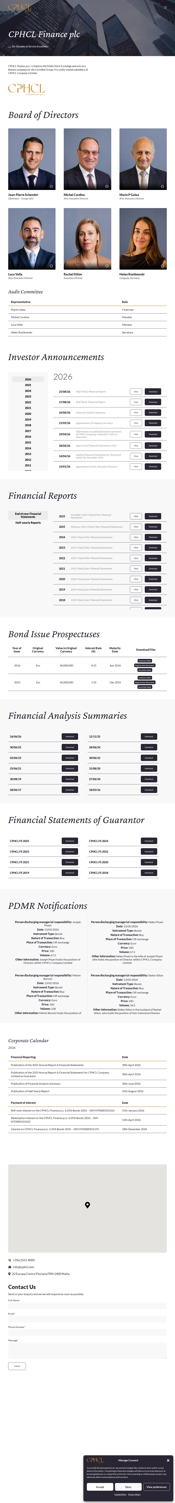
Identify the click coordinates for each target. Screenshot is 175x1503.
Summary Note (145, 661)
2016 (28, 436)
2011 (28, 465)
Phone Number (16, 1327)
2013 (28, 453)
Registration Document (144, 665)
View (136, 391)
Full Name (14, 1300)
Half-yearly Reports (28, 522)
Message (13, 1340)
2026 (28, 379)
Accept (100, 1486)
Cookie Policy (120, 1494)
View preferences (156, 1486)
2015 (28, 442)
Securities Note (144, 670)
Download (153, 391)
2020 (28, 413)
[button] (168, 1460)
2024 (28, 390)
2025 (28, 385)
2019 (28, 419)
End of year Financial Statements (28, 515)
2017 (28, 431)
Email (11, 1313)
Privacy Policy (134, 1494)
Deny (128, 1486)
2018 (28, 425)
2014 (28, 448)
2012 (28, 459)
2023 (28, 396)
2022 (28, 402)
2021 (28, 407)
